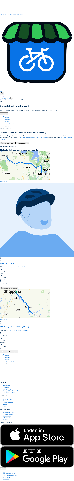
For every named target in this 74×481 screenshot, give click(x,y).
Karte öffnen (4, 114)
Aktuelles (5, 404)
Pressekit (5, 419)
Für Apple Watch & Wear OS (10, 391)
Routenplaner (9, 14)
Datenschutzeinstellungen (10, 475)
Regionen (7, 119)
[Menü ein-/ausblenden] (11, 98)
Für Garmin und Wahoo (9, 392)
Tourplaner (6, 387)
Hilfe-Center (6, 417)
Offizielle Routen (7, 399)
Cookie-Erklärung (8, 477)
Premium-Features (18, 14)
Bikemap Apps (7, 389)
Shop (4, 406)
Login (3, 96)
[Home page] (37, 7)
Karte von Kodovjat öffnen (7, 143)
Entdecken (3, 14)
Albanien (7, 121)
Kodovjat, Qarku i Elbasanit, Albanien (18, 267)
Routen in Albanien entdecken (22, 143)
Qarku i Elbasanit (9, 124)
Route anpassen (14, 288)
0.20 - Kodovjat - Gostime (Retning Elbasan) (14, 327)
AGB (4, 472)
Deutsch (4, 469)
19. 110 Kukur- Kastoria (7, 263)
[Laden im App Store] (37, 435)
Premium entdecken (8, 412)
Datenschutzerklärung (9, 473)
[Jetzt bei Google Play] (37, 457)
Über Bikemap (7, 416)
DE (3, 93)
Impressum (6, 479)
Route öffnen (5, 288)
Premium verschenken (9, 414)
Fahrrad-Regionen (8, 402)
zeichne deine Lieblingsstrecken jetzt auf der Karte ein (33, 137)
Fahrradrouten (7, 401)
